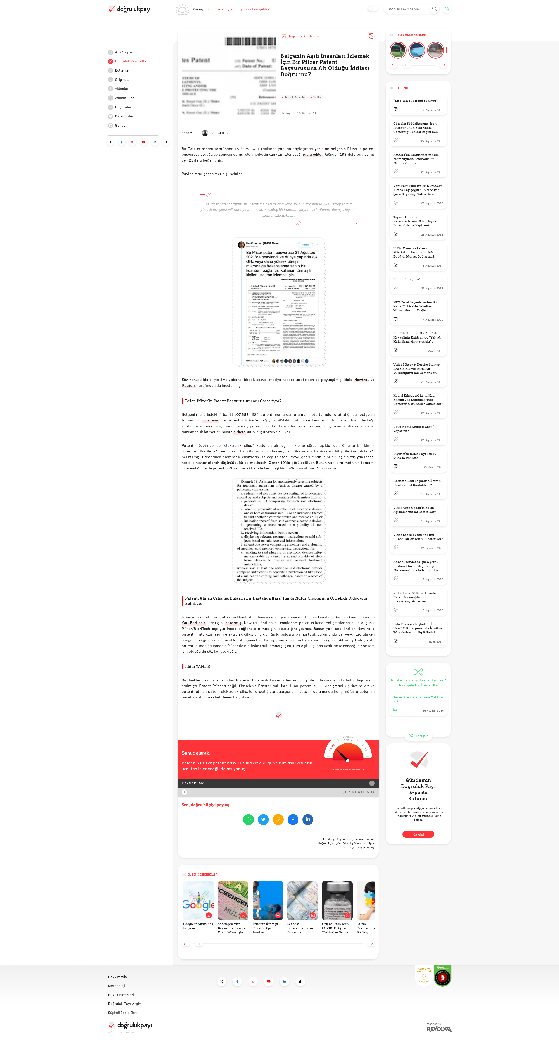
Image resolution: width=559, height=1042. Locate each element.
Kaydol (418, 834)
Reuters (189, 385)
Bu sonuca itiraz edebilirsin (345, 770)
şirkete (239, 431)
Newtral (361, 379)
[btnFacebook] (293, 820)
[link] (140, 52)
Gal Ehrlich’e (194, 622)
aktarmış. (233, 622)
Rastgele (422, 735)
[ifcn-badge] (423, 976)
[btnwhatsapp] (248, 820)
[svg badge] (442, 976)
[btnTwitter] (263, 820)
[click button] (435, 9)
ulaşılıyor (210, 420)
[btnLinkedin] (307, 820)
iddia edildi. (313, 154)
